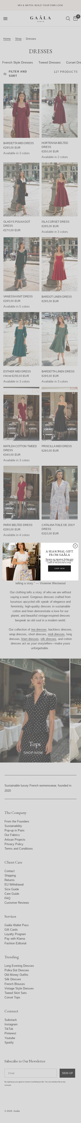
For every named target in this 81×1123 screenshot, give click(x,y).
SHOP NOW (59, 568)
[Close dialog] (75, 546)
